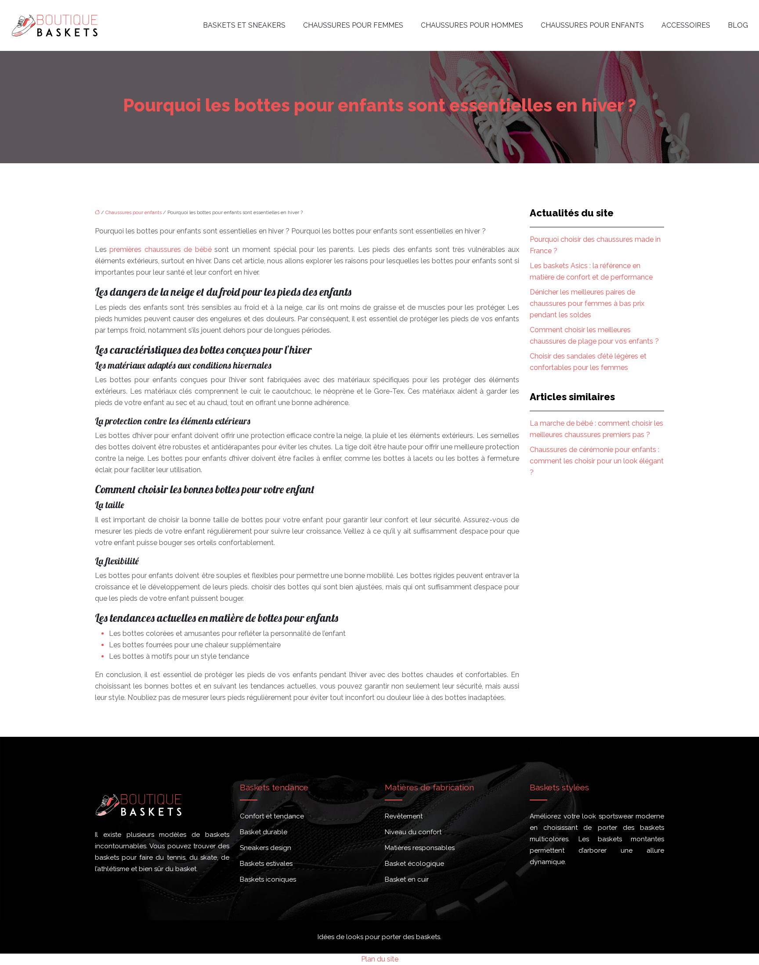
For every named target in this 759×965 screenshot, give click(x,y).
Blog (738, 25)
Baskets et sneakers (244, 25)
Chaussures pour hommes (472, 25)
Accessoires (685, 25)
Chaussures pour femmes (353, 25)
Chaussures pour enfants (592, 25)
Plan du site (379, 959)
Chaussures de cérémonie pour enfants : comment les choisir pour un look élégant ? (597, 461)
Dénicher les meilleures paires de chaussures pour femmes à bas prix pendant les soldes (587, 303)
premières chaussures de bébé (160, 249)
